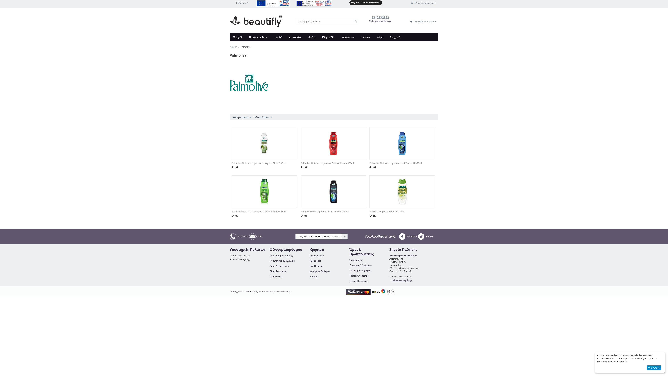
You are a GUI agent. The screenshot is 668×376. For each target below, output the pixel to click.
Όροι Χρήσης (355, 260)
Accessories (295, 37)
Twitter (429, 236)
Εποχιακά (395, 37)
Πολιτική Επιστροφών (360, 270)
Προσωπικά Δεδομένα (360, 265)
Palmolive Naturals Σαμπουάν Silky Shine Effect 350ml (259, 211)
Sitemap (314, 276)
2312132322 (242, 236)
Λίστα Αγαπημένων (279, 266)
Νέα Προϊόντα (316, 266)
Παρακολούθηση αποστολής (365, 2)
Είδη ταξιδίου (328, 37)
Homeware (348, 37)
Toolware (365, 37)
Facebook (412, 236)
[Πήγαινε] (344, 236)
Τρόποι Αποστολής (358, 275)
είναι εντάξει (654, 367)
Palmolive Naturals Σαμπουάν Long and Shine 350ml (258, 163)
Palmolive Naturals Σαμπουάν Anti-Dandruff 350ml (395, 163)
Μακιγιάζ (237, 37)
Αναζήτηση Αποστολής (281, 255)
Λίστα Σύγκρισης (278, 271)
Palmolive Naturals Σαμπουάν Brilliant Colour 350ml (327, 163)
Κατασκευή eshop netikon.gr (276, 291)
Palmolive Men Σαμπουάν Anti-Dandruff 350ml (325, 211)
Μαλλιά (278, 37)
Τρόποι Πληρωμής (358, 281)
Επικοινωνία (276, 276)
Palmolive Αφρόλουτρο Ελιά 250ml (386, 211)
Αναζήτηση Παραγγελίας (282, 260)
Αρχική (233, 46)
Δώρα (380, 37)
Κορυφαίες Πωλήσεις (320, 271)
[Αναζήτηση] (355, 21)
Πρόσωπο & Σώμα (258, 37)
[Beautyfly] (256, 20)
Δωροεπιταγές (317, 255)
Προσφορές (315, 260)
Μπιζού (311, 37)
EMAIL (259, 236)
